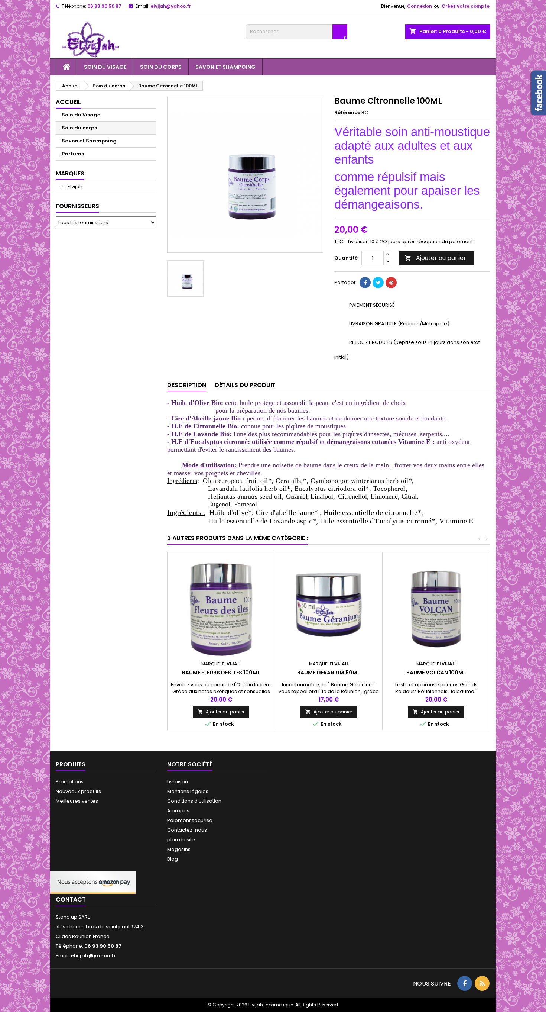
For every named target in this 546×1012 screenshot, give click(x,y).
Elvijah (74, 186)
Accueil (68, 102)
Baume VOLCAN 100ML (436, 672)
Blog (172, 859)
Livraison (177, 781)
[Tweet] (378, 282)
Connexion (419, 6)
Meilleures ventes (77, 801)
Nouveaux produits (78, 791)
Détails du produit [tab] (245, 385)
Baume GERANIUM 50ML (328, 672)
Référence (347, 112)
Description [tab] (186, 385)
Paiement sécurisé (189, 820)
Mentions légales (187, 791)
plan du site (181, 839)
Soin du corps (161, 67)
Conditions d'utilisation (194, 801)
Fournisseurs (77, 206)
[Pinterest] (391, 282)
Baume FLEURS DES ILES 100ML (221, 672)
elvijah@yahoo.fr (170, 6)
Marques (70, 173)
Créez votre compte (466, 6)
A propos (178, 810)
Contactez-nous (187, 830)
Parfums (73, 153)
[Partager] (365, 282)
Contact (71, 899)
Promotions (70, 781)
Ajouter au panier (435, 258)
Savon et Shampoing (225, 67)
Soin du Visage (105, 67)
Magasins (179, 849)
